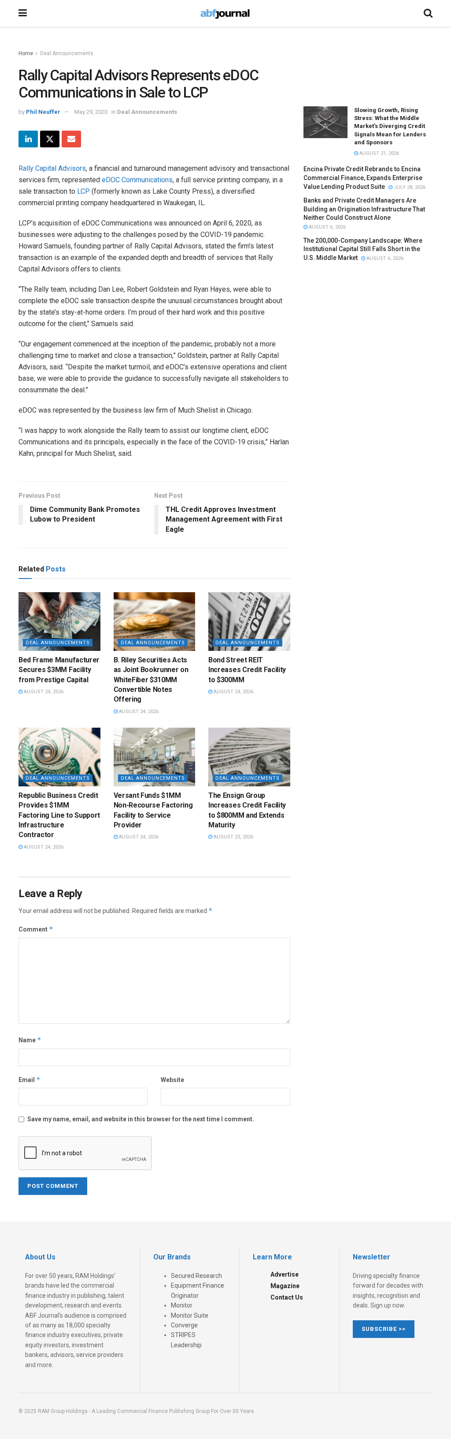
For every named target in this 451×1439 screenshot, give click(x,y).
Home (25, 53)
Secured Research (196, 1275)
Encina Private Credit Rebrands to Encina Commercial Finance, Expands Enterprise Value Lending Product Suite (362, 177)
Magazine (284, 1285)
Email (29, 1079)
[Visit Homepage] (225, 13)
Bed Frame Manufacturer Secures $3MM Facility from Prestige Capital (59, 670)
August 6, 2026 (326, 227)
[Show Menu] (22, 13)
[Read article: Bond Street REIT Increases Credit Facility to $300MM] (249, 621)
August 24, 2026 (42, 692)
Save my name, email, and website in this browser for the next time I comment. (140, 1119)
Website (172, 1079)
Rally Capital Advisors (52, 168)
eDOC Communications (137, 180)
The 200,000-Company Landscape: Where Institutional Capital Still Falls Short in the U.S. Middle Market (362, 249)
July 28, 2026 (408, 187)
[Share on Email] (71, 139)
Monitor (181, 1305)
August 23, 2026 (232, 837)
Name (29, 1040)
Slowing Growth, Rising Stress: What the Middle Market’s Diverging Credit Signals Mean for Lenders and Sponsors (390, 126)
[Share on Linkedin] (28, 139)
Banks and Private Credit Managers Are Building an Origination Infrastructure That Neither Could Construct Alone (364, 209)
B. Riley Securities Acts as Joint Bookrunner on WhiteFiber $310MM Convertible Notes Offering (151, 680)
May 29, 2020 (90, 112)
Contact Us (286, 1297)
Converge (184, 1325)
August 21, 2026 (378, 153)
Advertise (284, 1274)
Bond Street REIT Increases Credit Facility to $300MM (247, 670)
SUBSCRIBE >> (384, 1329)
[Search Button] (428, 13)
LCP (83, 191)
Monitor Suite (189, 1315)
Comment (35, 929)
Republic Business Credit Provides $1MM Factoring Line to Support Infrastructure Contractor (59, 815)
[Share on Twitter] (49, 139)
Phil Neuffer (43, 112)
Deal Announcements (66, 53)
